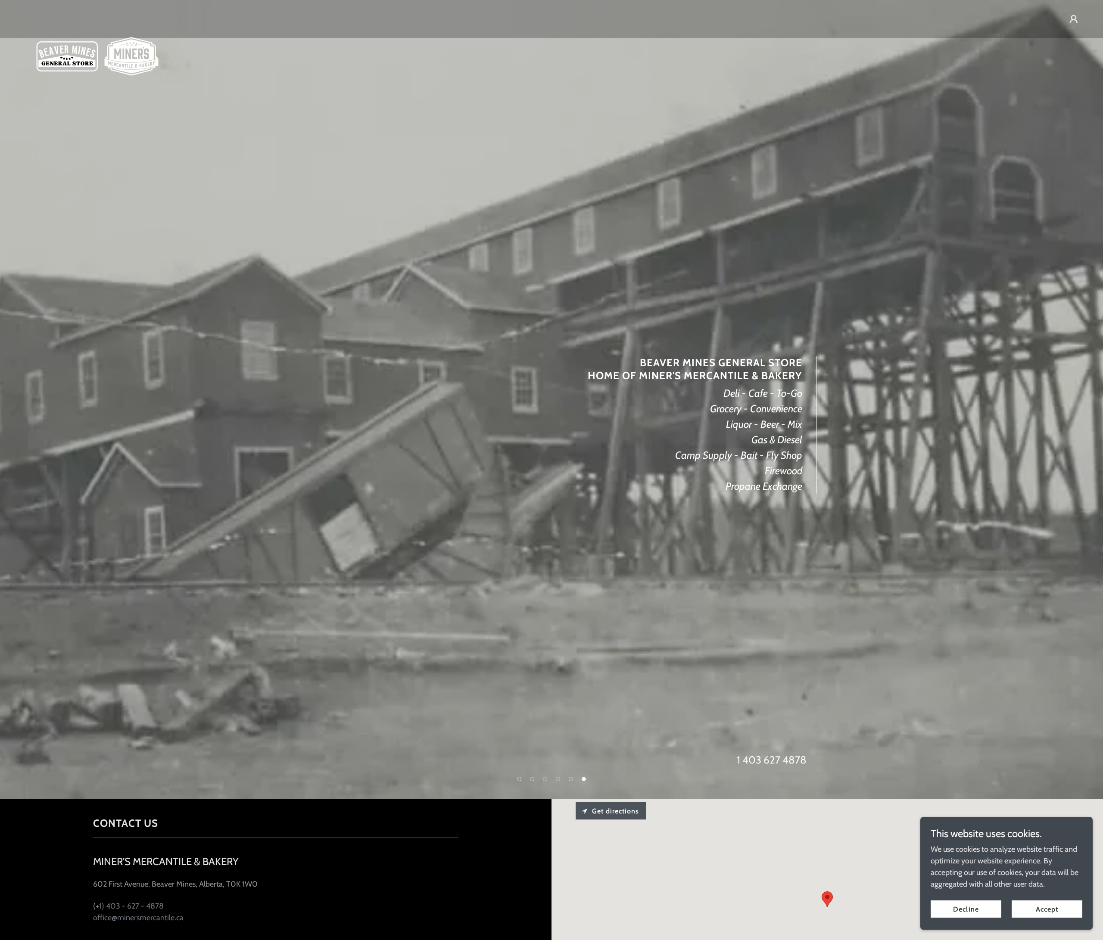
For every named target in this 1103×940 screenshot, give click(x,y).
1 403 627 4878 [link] (772, 760)
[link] (97, 17)
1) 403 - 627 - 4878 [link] (131, 906)
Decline (965, 909)
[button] (1073, 19)
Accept (1047, 909)
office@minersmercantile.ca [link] (138, 917)
